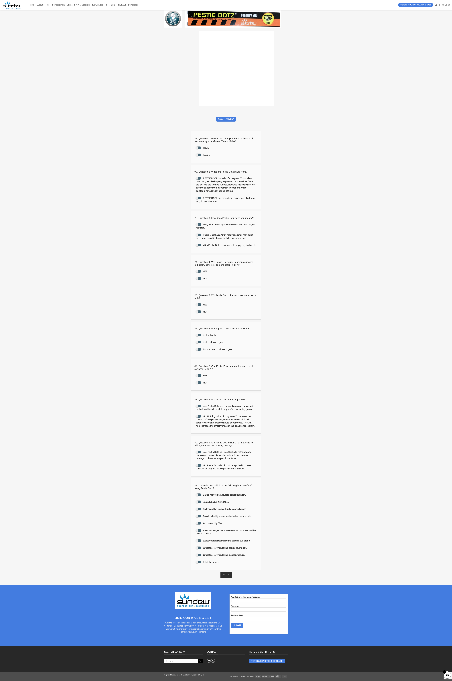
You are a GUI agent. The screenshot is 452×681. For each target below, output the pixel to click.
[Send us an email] (446, 5)
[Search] (436, 4)
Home (31, 5)
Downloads (133, 5)
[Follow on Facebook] (439, 5)
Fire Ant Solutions (82, 5)
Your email (235, 606)
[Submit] (200, 661)
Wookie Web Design (246, 676)
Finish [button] (226, 575)
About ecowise (44, 5)
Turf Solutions (98, 5)
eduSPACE (122, 5)
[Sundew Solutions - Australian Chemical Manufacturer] (13, 5)
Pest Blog (110, 5)
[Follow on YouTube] (449, 5)
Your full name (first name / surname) (245, 597)
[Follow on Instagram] (443, 5)
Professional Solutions (62, 5)
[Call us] (213, 661)
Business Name (237, 615)
